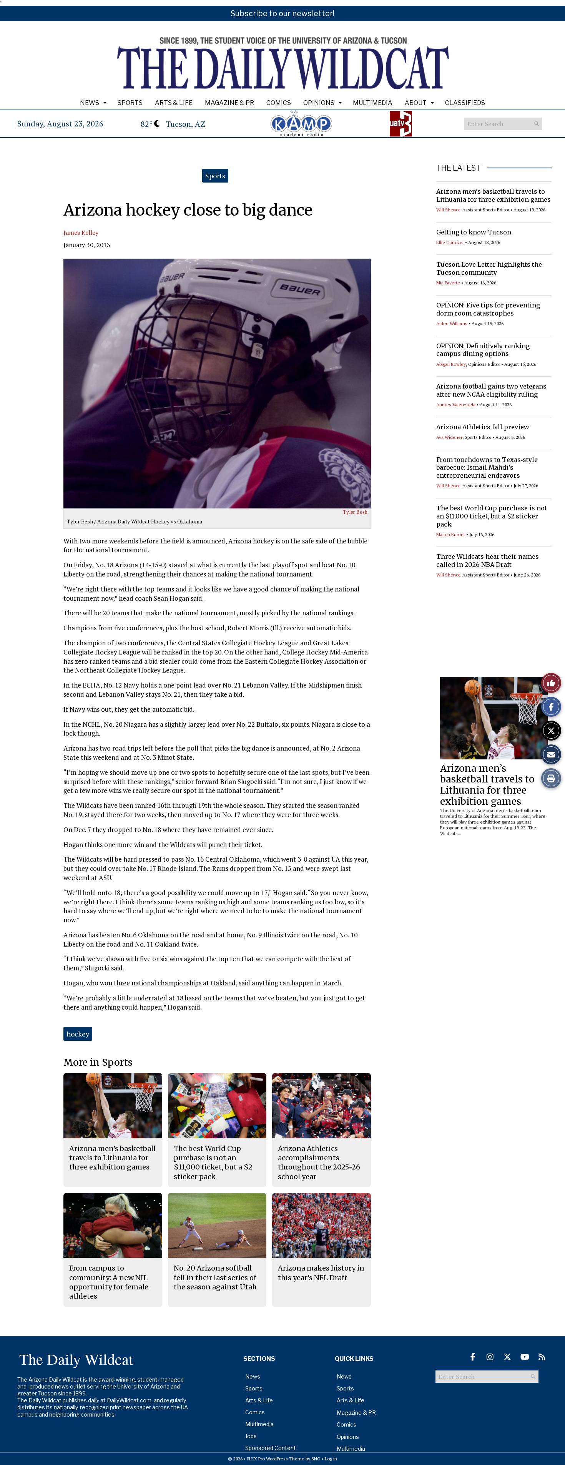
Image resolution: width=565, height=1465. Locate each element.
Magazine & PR (229, 102)
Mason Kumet (450, 534)
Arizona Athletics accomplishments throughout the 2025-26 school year (319, 1162)
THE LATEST (458, 168)
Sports (130, 102)
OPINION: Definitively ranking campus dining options (483, 350)
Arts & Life (174, 102)
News (89, 102)
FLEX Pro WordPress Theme (275, 1459)
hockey (77, 1033)
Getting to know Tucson (473, 232)
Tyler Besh (355, 511)
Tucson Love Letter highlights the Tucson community (489, 268)
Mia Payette (448, 283)
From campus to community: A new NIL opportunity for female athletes (108, 1282)
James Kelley (80, 232)
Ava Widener (449, 437)
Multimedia (372, 102)
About (416, 102)
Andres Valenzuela (455, 404)
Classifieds (465, 102)
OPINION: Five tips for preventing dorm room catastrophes (488, 309)
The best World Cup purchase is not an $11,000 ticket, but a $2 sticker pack (491, 516)
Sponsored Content (270, 1448)
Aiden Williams (451, 323)
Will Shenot (448, 210)
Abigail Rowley (451, 364)
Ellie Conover (450, 242)
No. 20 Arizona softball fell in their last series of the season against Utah (215, 1277)
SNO (316, 1459)
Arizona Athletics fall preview (482, 427)
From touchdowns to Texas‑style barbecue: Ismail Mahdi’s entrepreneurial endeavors (487, 468)
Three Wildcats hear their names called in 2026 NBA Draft (487, 560)
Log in (331, 1459)
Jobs (251, 1436)
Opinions (318, 102)
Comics (278, 102)
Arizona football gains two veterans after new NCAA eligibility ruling (491, 390)
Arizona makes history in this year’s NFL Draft (321, 1273)
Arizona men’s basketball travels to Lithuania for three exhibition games (493, 195)
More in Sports (98, 1062)
